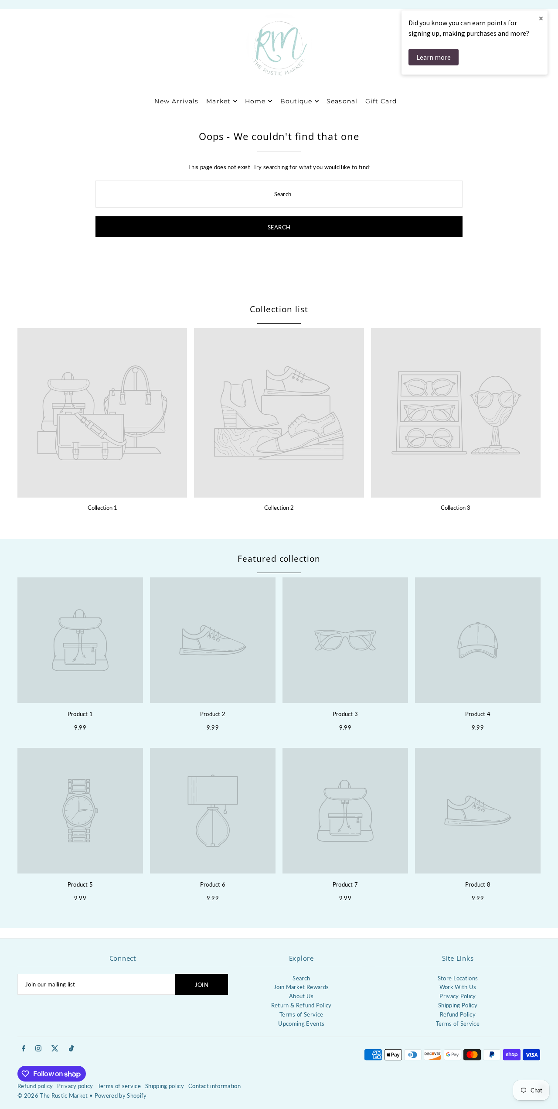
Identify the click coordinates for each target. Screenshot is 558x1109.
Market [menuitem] (218, 101)
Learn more (433, 57)
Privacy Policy (457, 996)
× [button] (541, 18)
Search (301, 978)
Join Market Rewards (301, 986)
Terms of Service (301, 1014)
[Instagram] (38, 1048)
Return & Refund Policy (301, 1005)
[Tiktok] (71, 1048)
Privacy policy (75, 1085)
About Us (301, 996)
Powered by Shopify (121, 1095)
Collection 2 (279, 507)
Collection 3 (455, 507)
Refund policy (35, 1085)
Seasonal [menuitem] (342, 101)
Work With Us (457, 986)
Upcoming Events (301, 1023)
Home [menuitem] (255, 101)
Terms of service (119, 1085)
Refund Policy (458, 1014)
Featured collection (279, 558)
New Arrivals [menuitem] (176, 101)
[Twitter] (54, 1048)
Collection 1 (102, 507)
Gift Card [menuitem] (381, 101)
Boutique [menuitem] (296, 101)
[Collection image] (102, 413)
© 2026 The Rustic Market (52, 1095)
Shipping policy (164, 1085)
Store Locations (458, 978)
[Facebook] (23, 1048)
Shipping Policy (457, 1005)
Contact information (214, 1085)
